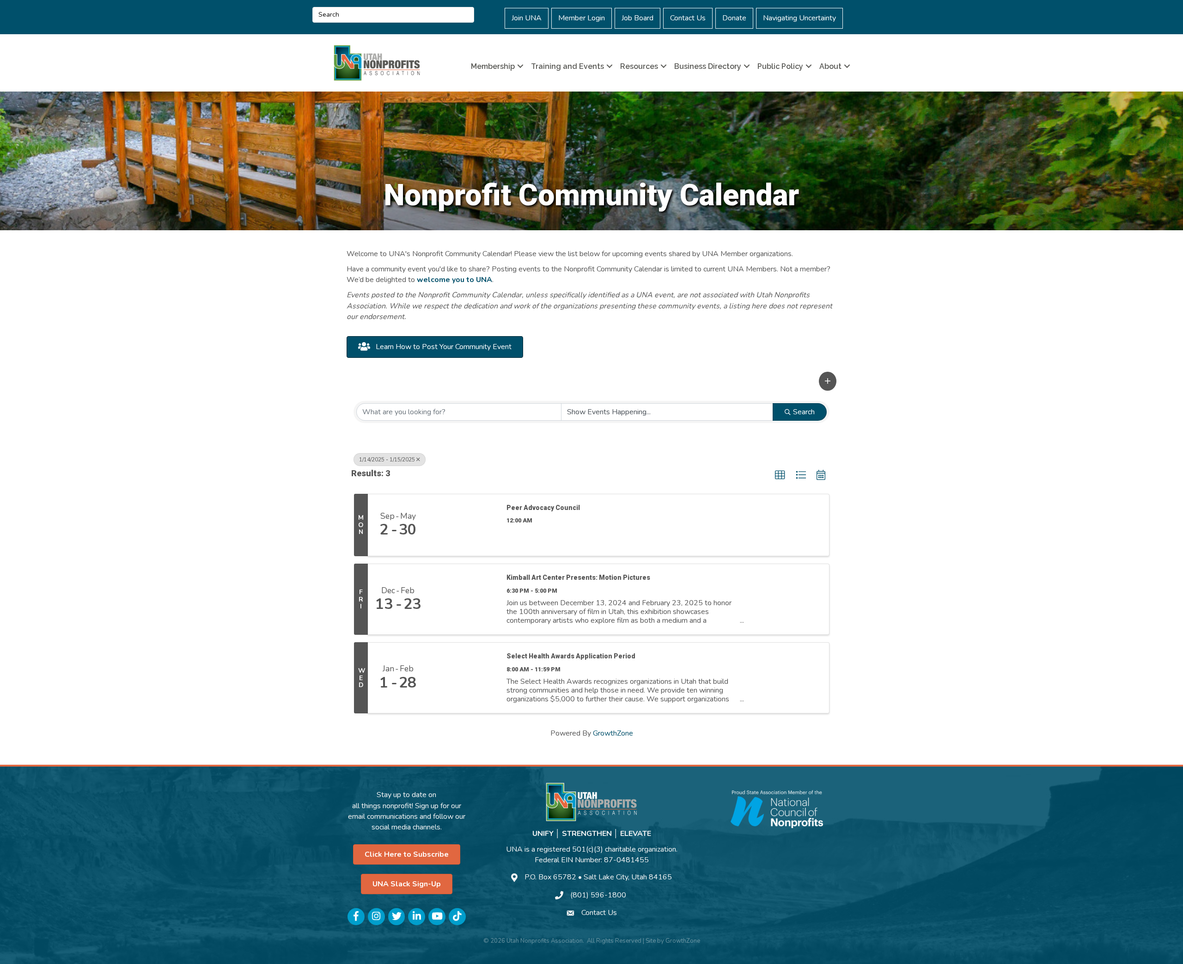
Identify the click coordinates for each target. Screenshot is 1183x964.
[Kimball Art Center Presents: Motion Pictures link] (462, 599)
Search (804, 412)
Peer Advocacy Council (543, 507)
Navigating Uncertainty (799, 18)
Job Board (637, 18)
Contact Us (688, 18)
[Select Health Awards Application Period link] (462, 678)
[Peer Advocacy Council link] (462, 525)
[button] (827, 381)
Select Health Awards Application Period (570, 656)
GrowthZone (613, 733)
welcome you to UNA (454, 280)
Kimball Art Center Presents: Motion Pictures (578, 577)
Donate (734, 18)
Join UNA (527, 18)
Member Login (581, 18)
